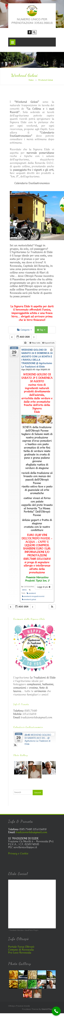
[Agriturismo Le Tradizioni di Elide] (32, 15)
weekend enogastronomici (34, 596)
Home (31, 79)
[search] (34, 32)
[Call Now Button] (56, 1011)
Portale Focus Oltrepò (21, 946)
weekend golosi (30, 599)
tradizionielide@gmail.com (36, 717)
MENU (24, 590)
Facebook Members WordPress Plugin (24, 930)
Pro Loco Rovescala (19, 952)
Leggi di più (43, 586)
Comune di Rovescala (21, 949)
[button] (52, 607)
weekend (32, 593)
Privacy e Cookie (18, 853)
